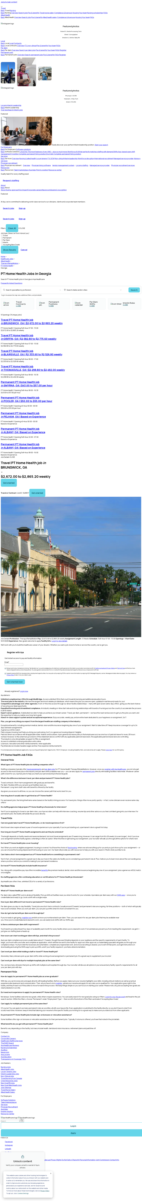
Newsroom (46, 190)
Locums (4, 105)
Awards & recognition (58, 190)
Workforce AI (90, 152)
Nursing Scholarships (9, 1048)
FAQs (106, 13)
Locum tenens (41, 158)
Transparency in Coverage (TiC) (13, 1059)
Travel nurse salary (47, 13)
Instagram (9, 1145)
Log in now (24, 691)
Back (3, 10)
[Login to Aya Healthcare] (30, 216)
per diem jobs (50, 769)
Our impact (23, 190)
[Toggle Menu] (1, 6)
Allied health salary (50, 17)
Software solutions (23, 149)
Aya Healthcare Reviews (10, 1045)
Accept (51, 1173)
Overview (14, 13)
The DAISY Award (7, 1043)
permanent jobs (89, 771)
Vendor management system (63, 165)
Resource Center (7, 1114)
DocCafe (63, 154)
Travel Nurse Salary (8, 1090)
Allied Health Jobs (7, 1069)
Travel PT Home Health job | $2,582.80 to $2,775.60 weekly (28, 337)
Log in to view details (59, 641)
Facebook (9, 1142)
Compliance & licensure (63, 13)
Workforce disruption (86, 158)
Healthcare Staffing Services (12, 1041)
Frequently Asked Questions (11, 283)
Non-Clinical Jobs (7, 1076)
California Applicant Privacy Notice (105, 668)
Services (4, 156)
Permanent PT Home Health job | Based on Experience (23, 414)
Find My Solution (7, 1111)
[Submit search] (22, 1120)
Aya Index (4, 1109)
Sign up (22, 208)
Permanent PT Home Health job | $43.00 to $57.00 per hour (27, 383)
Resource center (55, 170)
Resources (5, 168)
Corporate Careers (8, 1038)
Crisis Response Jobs (9, 1081)
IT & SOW (51, 158)
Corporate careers (34, 190)
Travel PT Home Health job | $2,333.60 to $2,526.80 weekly (31, 352)
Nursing (13, 10)
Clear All (12, 228)
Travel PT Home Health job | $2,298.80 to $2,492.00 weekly (33, 368)
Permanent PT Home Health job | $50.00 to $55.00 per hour (26, 399)
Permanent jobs (7, 52)
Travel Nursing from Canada (11, 1078)
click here (109, 750)
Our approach (14, 190)
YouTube (8, 1152)
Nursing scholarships (95, 13)
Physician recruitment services (123, 165)
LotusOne (43, 152)
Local (3, 41)
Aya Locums (5, 1054)
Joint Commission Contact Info (107, 1160)
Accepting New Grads (11, 245)
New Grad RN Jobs (8, 1083)
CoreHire (28, 154)
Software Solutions (8, 1100)
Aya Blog (4, 1050)
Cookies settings (22, 1193)
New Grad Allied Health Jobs (11, 1085)
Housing (76, 13)
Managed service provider (124, 158)
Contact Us (5, 1036)
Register (63, 50)
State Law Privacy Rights (52, 1160)
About (3, 185)
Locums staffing (82, 165)
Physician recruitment (9, 163)
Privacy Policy (44, 1191)
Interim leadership (71, 158)
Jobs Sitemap (6, 1087)
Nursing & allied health (27, 158)
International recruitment (103, 158)
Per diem (4, 48)
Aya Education (6, 1057)
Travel (3, 8)
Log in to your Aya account (115, 997)
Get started (9, 483)
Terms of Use (121, 668)
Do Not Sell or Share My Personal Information (79, 1160)
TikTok (7, 1156)
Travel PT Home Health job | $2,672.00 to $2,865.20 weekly (32, 321)
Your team (83, 13)
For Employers (6, 147)
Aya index (32, 170)
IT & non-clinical (30, 45)
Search (134, 290)
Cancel (24, 249)
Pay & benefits (33, 13)
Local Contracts (15, 43)
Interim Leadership (14, 105)
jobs (18, 306)
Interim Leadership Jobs (10, 1074)
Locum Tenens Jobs (8, 1071)
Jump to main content (9, 2)
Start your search (101, 145)
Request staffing (11, 180)
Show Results (9, 249)
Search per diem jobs (27, 50)
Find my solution (42, 170)
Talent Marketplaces (9, 1102)
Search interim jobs (15, 110)
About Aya (5, 190)
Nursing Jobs (6, 1067)
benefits (44, 870)
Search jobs (23, 13)
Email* (7, 662)
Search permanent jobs (34, 55)
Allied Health (5, 15)
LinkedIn (8, 1149)
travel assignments (34, 769)
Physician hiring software (41, 165)
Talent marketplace (21, 170)
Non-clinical (59, 158)
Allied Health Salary (8, 1092)
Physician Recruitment (9, 1107)
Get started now (15, 682)
